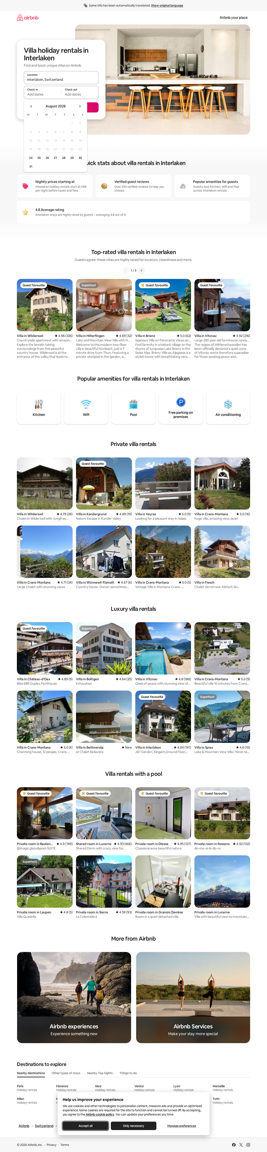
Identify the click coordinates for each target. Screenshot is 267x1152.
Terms (64, 1145)
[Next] (141, 270)
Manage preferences (181, 1126)
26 (47, 158)
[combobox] (61, 79)
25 (39, 158)
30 (80, 158)
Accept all (85, 1126)
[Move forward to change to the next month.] (80, 106)
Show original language (167, 5)
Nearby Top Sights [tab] (100, 1073)
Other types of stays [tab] (66, 1073)
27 (55, 158)
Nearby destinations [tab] (31, 1073)
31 (30, 166)
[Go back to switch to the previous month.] (31, 106)
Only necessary (133, 1126)
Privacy (51, 1145)
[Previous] (125, 270)
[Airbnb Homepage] (27, 17)
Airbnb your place (234, 17)
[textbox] (42, 94)
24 (31, 158)
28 (63, 158)
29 (72, 158)
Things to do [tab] (128, 1073)
